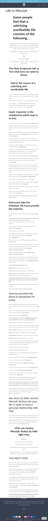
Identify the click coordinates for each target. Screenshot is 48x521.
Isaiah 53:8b (25, 312)
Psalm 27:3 (27, 491)
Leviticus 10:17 (17, 249)
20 (35, 260)
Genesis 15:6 (18, 228)
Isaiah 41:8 (29, 106)
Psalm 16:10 (23, 370)
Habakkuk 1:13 (22, 146)
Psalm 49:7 (18, 192)
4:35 (22, 249)
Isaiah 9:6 (13, 364)
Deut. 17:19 (31, 485)
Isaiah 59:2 (13, 162)
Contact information (27, 520)
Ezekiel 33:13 (32, 176)
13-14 (33, 491)
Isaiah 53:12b (24, 315)
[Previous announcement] (2, 1)
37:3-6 (36, 491)
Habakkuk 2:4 (15, 237)
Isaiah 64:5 (25, 183)
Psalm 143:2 (24, 176)
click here (33, 470)
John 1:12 (34, 417)
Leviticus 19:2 (35, 123)
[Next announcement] (45, 1)
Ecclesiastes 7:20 (24, 134)
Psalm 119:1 (15, 487)
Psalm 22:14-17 (34, 367)
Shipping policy (20, 520)
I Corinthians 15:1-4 (24, 423)
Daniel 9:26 (19, 374)
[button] (2, 5)
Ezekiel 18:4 (32, 260)
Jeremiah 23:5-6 (33, 357)
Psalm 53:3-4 (14, 135)
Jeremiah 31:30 (34, 155)
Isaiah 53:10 (29, 370)
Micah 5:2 (28, 360)
